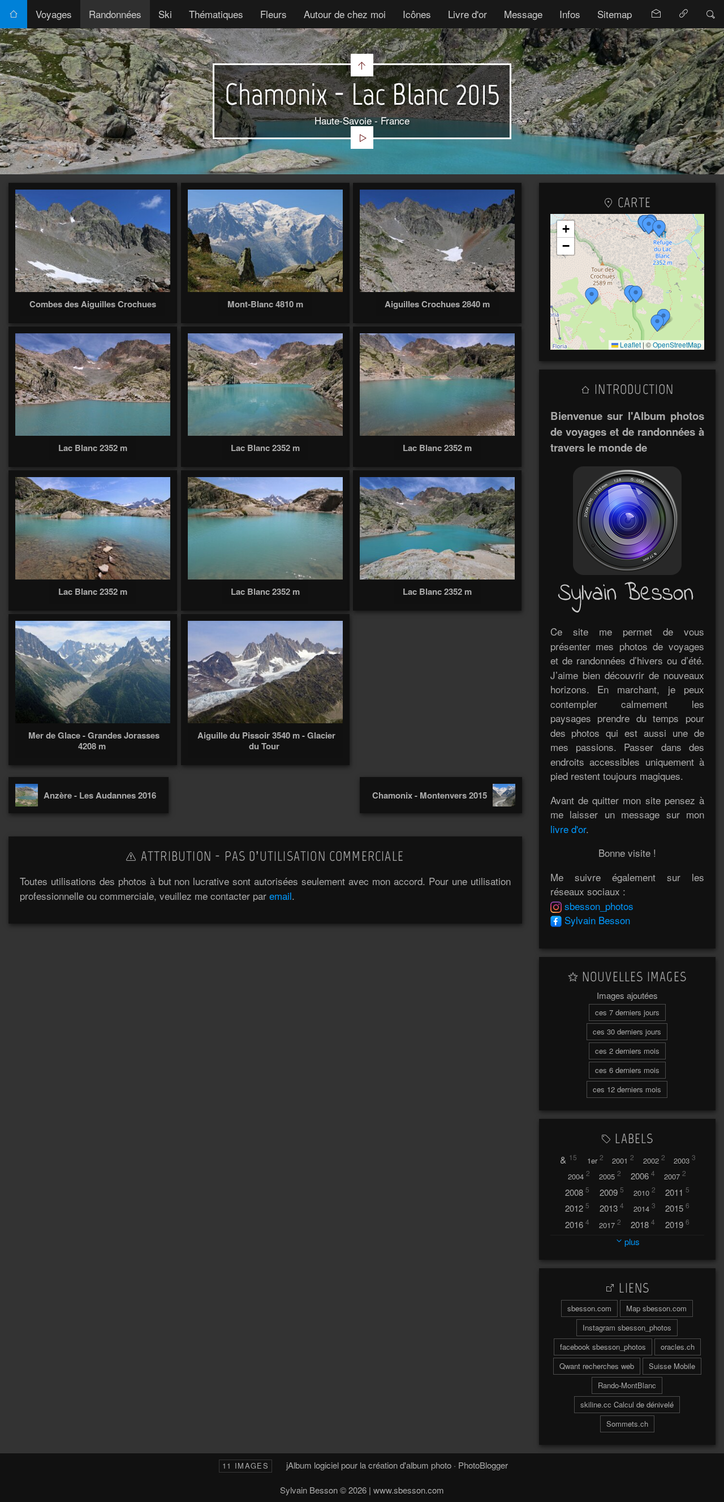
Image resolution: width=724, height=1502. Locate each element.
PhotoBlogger (483, 1465)
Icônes (417, 14)
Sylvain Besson (597, 920)
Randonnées (115, 14)
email (280, 896)
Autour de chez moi (345, 14)
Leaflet (629, 344)
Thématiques (216, 14)
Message (523, 14)
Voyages (54, 14)
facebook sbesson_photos (603, 1346)
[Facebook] (556, 920)
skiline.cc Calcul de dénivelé (627, 1404)
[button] (591, 295)
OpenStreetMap (677, 344)
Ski (165, 14)
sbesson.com (589, 1308)
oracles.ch (678, 1346)
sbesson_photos (599, 906)
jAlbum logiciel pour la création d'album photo (368, 1465)
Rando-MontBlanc (627, 1385)
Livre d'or (467, 14)
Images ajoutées (627, 995)
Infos (569, 14)
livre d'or (568, 829)
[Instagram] (556, 906)
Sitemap (614, 14)
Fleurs (273, 14)
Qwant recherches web (596, 1366)
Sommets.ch (627, 1423)
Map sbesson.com (656, 1308)
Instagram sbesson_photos (627, 1327)
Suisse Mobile (672, 1366)
